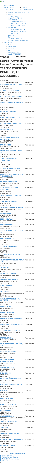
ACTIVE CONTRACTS (18, 29)
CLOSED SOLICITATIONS (19, 24)
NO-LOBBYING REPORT (15, 18)
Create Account (28, 9)
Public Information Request (9, 457)
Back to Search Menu (18, 453)
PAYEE (10, 50)
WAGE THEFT (12, 35)
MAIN (9, 37)
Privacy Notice (6, 461)
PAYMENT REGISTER (14, 54)
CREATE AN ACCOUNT (15, 39)
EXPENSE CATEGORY (14, 52)
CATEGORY (11, 48)
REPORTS (14, 33)
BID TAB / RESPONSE (18, 26)
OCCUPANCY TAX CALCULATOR (18, 41)
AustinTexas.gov (7, 455)
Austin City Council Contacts (10, 459)
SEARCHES (14, 16)
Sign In (25, 7)
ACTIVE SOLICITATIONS (18, 22)
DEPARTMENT (12, 46)
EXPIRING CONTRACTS (18, 31)
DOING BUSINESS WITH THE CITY (18, 12)
